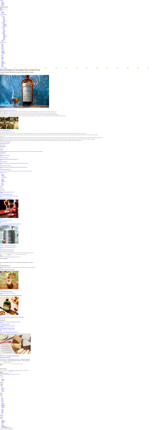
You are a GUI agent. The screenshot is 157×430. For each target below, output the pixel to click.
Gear (4, 19)
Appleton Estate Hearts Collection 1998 (11, 110)
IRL (2, 389)
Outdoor (4, 36)
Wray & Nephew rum (34, 111)
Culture (3, 3)
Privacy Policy (13, 374)
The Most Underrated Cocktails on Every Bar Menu (7, 269)
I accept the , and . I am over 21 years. (10, 374)
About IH (3, 420)
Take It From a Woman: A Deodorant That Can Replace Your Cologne (8, 245)
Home (4, 35)
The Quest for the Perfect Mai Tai (4, 157)
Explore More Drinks (3, 318)
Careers (3, 425)
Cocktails (1, 218)
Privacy (3, 424)
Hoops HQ (3, 5)
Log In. (6, 177)
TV (3, 29)
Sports (4, 32)
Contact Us (3, 421)
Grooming (3, 49)
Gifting (4, 39)
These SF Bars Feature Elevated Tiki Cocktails (5, 165)
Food (4, 18)
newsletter (70, 140)
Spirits (6, 172)
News (1, 196)
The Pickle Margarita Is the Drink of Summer (6, 291)
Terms (2, 423)
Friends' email (2, 363)
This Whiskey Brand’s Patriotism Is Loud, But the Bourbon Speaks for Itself (10, 295)
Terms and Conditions (7, 374)
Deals (2, 4)
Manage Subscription (4, 426)
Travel (2, 46)
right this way (31, 262)
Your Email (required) (10, 359)
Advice (3, 407)
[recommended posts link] (17, 267)
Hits (2, 387)
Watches (4, 20)
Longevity (4, 24)
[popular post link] (9, 217)
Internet (4, 30)
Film (3, 28)
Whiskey (1, 293)
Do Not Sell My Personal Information (6, 427)
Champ (3, 390)
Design (4, 31)
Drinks (4, 17)
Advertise (3, 422)
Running (4, 25)
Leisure (3, 1)
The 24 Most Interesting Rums (3, 161)
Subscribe (4, 6)
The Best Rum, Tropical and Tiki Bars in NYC (5, 169)
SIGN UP (1, 372)
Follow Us (1, 42)
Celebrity (1, 322)
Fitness (4, 23)
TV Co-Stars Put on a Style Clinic (4, 324)
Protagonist (3, 391)
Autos (4, 21)
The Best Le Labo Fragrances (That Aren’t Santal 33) (6, 194)
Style (4, 33)
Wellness (3, 2)
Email (8, 254)
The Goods (3, 388)
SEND (1, 364)
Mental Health (3, 405)
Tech (4, 38)
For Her (4, 37)
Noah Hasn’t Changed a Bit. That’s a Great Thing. (5, 198)
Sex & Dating (5, 26)
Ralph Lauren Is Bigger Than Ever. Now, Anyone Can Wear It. (7, 249)
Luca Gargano (45, 114)
